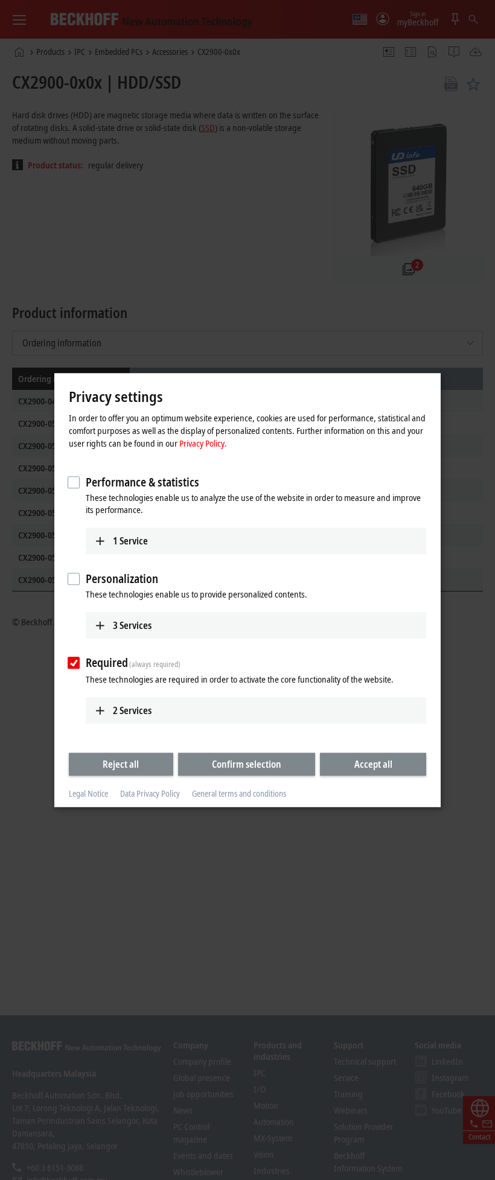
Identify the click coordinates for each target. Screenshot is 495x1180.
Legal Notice (88, 794)
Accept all (373, 764)
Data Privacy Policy (150, 794)
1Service (130, 540)
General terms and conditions (239, 794)
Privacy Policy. (203, 443)
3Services (132, 625)
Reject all (121, 764)
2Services (132, 710)
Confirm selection (246, 764)
